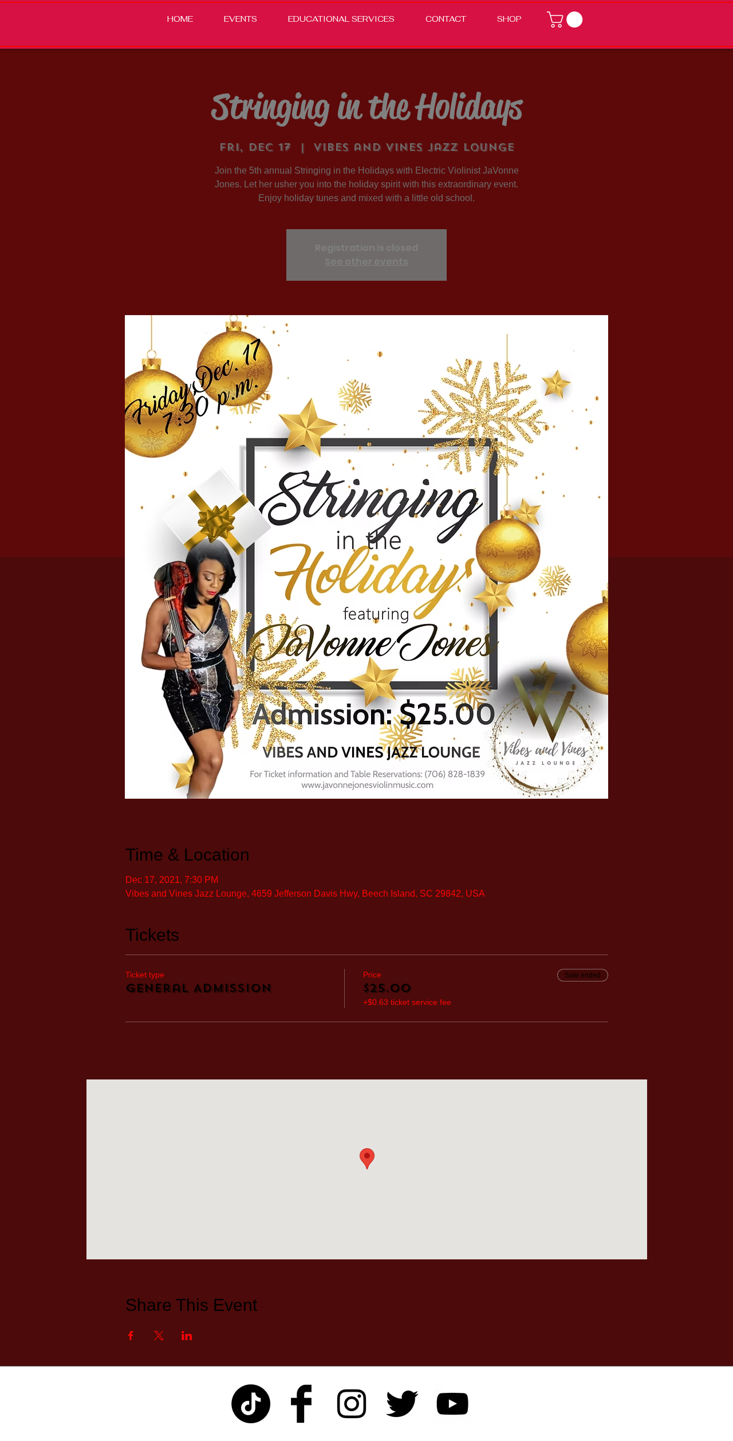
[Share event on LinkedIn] (187, 1335)
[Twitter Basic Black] (402, 1403)
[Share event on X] (158, 1335)
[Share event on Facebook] (130, 1335)
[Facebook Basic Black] (301, 1403)
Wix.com (497, 1434)
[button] (566, 19)
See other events (366, 261)
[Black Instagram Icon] (351, 1403)
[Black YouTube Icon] (452, 1403)
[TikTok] (250, 1403)
